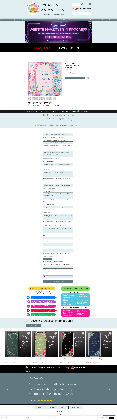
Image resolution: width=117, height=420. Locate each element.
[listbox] (76, 4)
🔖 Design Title (46, 131)
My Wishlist (88, 8)
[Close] (115, 418)
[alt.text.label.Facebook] (81, 9)
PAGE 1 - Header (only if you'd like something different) (54, 140)
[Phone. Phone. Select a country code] (45, 276)
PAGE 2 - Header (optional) (48, 161)
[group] (58, 347)
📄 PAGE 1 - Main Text (48, 150)
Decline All (104, 418)
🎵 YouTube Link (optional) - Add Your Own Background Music (56, 264)
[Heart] (84, 9)
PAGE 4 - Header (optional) (48, 204)
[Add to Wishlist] (87, 78)
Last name (45, 241)
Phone (44, 274)
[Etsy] (73, 9)
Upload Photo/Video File (48, 256)
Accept (111, 418)
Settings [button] (98, 418)
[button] (76, 4)
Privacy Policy (53, 418)
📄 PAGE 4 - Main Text (48, 212)
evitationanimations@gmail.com (58, 414)
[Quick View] (18, 344)
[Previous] (7, 389)
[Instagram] (78, 9)
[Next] (109, 389)
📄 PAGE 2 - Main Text (48, 169)
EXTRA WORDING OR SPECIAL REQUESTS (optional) (54, 225)
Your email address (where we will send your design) (54, 248)
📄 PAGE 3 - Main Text (48, 191)
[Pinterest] (76, 9)
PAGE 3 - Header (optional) (48, 183)
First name (45, 235)
